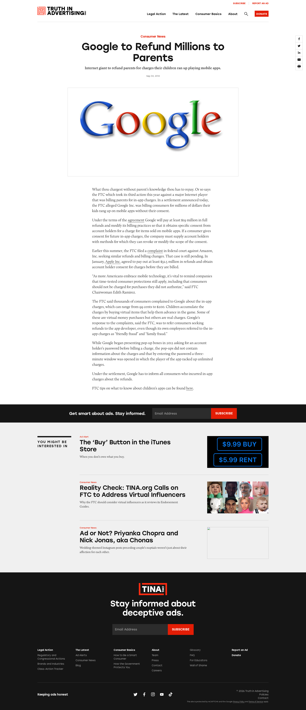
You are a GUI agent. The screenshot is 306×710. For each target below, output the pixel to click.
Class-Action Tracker (50, 669)
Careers (157, 670)
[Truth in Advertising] (61, 11)
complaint (155, 250)
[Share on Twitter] (299, 45)
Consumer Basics (208, 14)
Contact (157, 665)
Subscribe (239, 3)
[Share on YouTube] (161, 694)
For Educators (198, 660)
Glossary (195, 650)
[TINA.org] (153, 588)
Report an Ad (260, 3)
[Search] (246, 14)
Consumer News (153, 36)
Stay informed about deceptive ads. (153, 608)
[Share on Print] (299, 66)
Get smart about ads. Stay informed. (107, 413)
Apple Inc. (113, 261)
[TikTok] (170, 694)
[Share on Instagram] (153, 694)
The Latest (180, 14)
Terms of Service (256, 702)
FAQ (192, 655)
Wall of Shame (198, 665)
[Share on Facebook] (299, 39)
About (232, 14)
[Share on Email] (299, 59)
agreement (136, 220)
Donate (236, 655)
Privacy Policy (238, 702)
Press (155, 660)
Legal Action (156, 14)
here (189, 388)
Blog (78, 665)
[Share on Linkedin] (299, 52)
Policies (264, 694)
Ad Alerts (81, 655)
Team (155, 655)
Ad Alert (84, 437)
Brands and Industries (50, 663)
